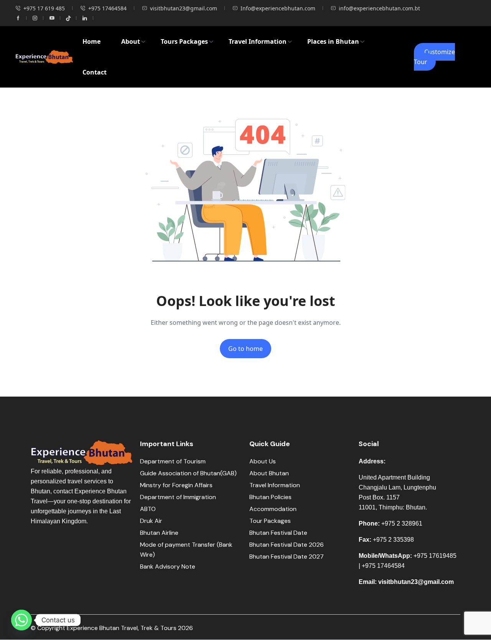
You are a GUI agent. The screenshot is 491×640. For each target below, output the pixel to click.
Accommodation (273, 509)
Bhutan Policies (270, 497)
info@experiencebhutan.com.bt (379, 8)
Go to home (245, 348)
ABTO (148, 509)
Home (91, 41)
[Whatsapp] (21, 620)
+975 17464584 (107, 8)
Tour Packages (270, 521)
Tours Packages (184, 41)
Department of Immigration (178, 497)
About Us (262, 461)
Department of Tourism (173, 461)
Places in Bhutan (333, 41)
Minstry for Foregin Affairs (176, 485)
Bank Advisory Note (167, 566)
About (130, 41)
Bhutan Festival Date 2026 (286, 545)
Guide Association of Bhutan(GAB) (188, 473)
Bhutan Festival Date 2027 (286, 556)
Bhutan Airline (159, 533)
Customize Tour (434, 57)
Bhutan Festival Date (278, 533)
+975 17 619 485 (44, 8)
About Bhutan (269, 473)
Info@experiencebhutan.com (278, 8)
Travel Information (258, 41)
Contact (94, 72)
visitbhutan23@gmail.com (183, 8)
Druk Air (151, 521)
